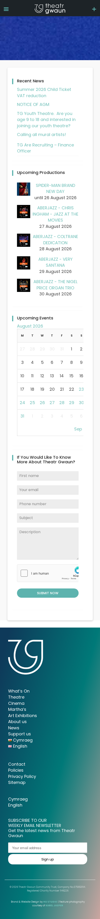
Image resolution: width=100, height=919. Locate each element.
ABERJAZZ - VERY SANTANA (55, 262)
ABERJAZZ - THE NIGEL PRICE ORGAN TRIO (55, 285)
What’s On (19, 691)
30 (81, 402)
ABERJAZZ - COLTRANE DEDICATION (55, 240)
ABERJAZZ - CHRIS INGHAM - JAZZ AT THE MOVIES (55, 214)
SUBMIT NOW (47, 593)
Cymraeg (18, 799)
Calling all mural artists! (41, 134)
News (13, 728)
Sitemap (17, 782)
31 (22, 416)
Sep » (79, 429)
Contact (16, 764)
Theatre (16, 697)
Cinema (16, 703)
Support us (19, 734)
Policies (15, 770)
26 (42, 402)
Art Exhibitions (22, 715)
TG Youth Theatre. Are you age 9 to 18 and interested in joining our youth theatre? (46, 120)
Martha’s (17, 709)
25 (32, 402)
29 (71, 402)
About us (17, 721)
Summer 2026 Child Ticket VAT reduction (44, 93)
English (15, 805)
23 (81, 389)
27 (52, 402)
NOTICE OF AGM (33, 104)
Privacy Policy (22, 776)
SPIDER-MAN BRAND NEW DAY (55, 189)
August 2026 (30, 326)
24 (22, 402)
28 (61, 402)
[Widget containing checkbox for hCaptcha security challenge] (48, 573)
